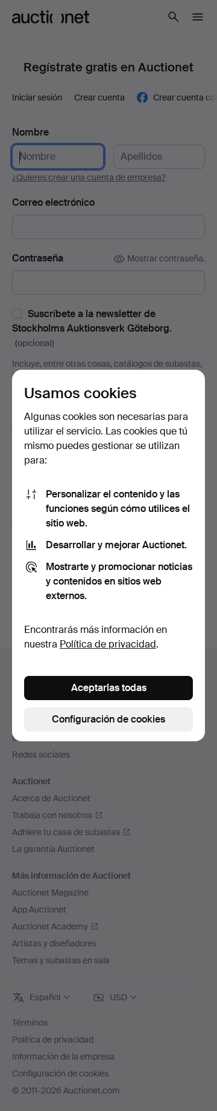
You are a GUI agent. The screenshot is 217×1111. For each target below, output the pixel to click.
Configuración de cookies (108, 719)
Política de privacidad (108, 644)
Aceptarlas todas (108, 687)
